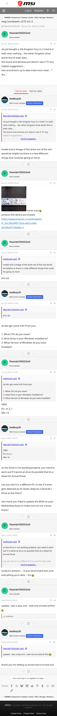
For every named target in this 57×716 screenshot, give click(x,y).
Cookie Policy (16, 713)
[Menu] (4, 11)
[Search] (53, 10)
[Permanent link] (2, 80)
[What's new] (48, 10)
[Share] (51, 44)
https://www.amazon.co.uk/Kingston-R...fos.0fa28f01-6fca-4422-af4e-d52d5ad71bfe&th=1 (21, 223)
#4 (54, 253)
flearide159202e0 (12, 26)
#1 (55, 44)
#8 (55, 535)
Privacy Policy (29, 713)
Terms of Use (41, 713)
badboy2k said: (10, 259)
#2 (55, 109)
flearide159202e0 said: (13, 116)
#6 (55, 372)
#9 (55, 600)
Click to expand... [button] (29, 138)
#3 (54, 183)
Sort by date (21, 91)
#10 (54, 642)
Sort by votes (35, 91)
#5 (55, 303)
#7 (55, 438)
